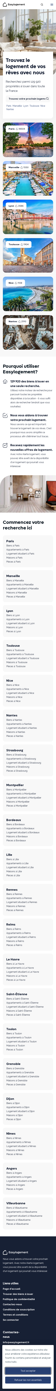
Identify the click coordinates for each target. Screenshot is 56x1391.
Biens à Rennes (14, 894)
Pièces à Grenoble (15, 1084)
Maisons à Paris (14, 557)
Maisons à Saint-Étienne (19, 1010)
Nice (42, 105)
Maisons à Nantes (15, 732)
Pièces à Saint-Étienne (18, 1014)
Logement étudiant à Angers (21, 1181)
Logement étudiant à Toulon (21, 1041)
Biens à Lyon (13, 615)
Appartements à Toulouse (20, 654)
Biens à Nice (12, 685)
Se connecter (11, 1320)
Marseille (17, 105)
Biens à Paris (13, 545)
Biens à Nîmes (13, 1138)
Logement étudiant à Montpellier (23, 797)
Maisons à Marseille (16, 592)
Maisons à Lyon (14, 627)
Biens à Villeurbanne (16, 1207)
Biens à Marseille (15, 580)
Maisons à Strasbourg (17, 766)
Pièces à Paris (13, 561)
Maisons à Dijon (14, 1115)
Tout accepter (28, 1370)
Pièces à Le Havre (15, 980)
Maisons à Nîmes (15, 1150)
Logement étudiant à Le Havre (22, 971)
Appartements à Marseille (19, 584)
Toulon (11, 1029)
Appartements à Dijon (17, 1107)
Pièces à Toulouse (15, 666)
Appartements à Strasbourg (21, 758)
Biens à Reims (13, 929)
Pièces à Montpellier (17, 805)
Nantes (10, 109)
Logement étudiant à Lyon (20, 623)
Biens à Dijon (13, 1103)
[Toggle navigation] (51, 4)
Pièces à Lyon (13, 631)
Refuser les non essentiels (28, 1380)
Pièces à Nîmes (14, 1154)
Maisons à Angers (15, 1185)
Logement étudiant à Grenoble (22, 1076)
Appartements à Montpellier (21, 793)
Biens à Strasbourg (16, 754)
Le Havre (13, 959)
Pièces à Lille (13, 875)
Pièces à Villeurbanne (17, 1224)
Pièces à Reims (14, 945)
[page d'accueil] (16, 1252)
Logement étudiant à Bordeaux (22, 832)
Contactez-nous (12, 1304)
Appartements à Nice (17, 689)
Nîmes (11, 1134)
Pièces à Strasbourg (16, 770)
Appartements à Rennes (19, 898)
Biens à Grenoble (15, 1068)
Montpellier (15, 785)
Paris (8, 105)
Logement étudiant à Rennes (21, 902)
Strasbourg (14, 750)
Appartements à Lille (17, 863)
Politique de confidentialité (19, 1299)
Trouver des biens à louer (18, 1294)
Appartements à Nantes (19, 724)
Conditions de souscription (19, 1309)
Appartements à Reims (18, 933)
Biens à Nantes (14, 720)
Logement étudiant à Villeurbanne (24, 1216)
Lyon (25, 105)
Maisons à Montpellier (17, 801)
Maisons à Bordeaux (17, 836)
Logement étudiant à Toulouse (22, 658)
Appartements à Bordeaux (20, 828)
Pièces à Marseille (15, 596)
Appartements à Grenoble (20, 1072)
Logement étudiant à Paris (20, 553)
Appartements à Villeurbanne (21, 1211)
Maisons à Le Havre (16, 976)
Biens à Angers (14, 1173)
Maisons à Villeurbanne (18, 1220)
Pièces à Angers (14, 1189)
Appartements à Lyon (17, 619)
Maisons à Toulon (15, 1045)
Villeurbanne (15, 1203)
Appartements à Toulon (18, 1037)
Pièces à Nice (13, 701)
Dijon (10, 1099)
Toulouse (34, 105)
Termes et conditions (15, 1314)
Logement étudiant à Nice (20, 693)
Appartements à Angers (19, 1177)
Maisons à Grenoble (16, 1080)
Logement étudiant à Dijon (20, 1111)
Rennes (12, 890)
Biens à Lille (12, 859)
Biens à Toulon (14, 1033)
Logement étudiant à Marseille (22, 588)
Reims (10, 924)
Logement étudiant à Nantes (21, 728)
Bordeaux (13, 820)
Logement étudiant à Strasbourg (23, 762)
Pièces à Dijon (13, 1119)
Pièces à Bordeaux (16, 840)
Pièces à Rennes (15, 910)
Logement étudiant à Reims (21, 937)
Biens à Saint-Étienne (17, 998)
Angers (11, 1169)
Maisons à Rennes (15, 906)
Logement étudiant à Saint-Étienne (25, 1006)
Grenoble (13, 1064)
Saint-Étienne (16, 994)
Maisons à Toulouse (16, 662)
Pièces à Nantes (14, 736)
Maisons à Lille (14, 871)
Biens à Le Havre (15, 963)
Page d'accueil (11, 1289)
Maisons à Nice (14, 697)
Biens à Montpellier (16, 789)
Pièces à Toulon (14, 1049)
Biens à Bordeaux (15, 824)
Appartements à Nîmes (18, 1142)
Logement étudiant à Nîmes (21, 1146)
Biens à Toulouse (15, 650)
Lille (9, 855)
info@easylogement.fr (16, 1342)
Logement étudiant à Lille (20, 867)
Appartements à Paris (17, 549)
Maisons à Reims (15, 941)
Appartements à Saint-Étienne (22, 1002)
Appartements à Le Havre (20, 967)
